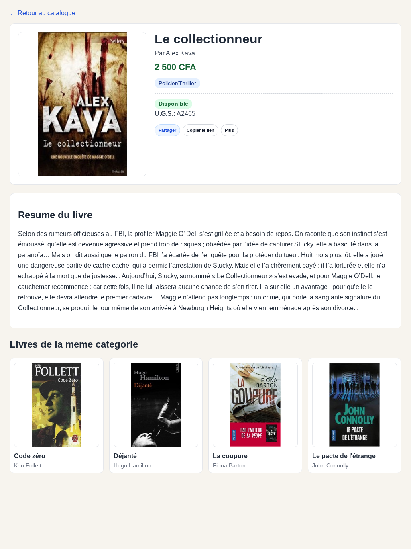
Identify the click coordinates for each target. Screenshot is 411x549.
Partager (167, 130)
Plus (229, 130)
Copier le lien (200, 130)
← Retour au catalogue (42, 13)
